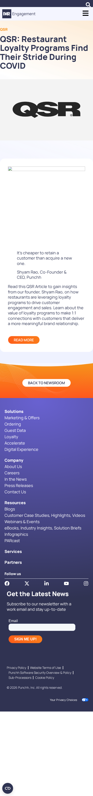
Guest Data (15, 430)
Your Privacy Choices (63, 700)
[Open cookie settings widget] (7, 788)
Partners (13, 562)
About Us (13, 466)
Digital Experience (21, 449)
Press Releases (19, 485)
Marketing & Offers (22, 418)
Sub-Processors (20, 677)
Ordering (13, 424)
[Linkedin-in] (46, 583)
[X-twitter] (26, 583)
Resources (15, 503)
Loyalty (11, 437)
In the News (16, 479)
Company (14, 460)
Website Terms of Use (45, 667)
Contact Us (15, 492)
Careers (12, 473)
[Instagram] (86, 583)
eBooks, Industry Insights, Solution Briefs (43, 528)
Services (13, 551)
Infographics (16, 534)
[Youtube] (66, 583)
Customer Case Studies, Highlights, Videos (45, 515)
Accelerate (15, 443)
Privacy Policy (16, 667)
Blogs (10, 509)
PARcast (12, 540)
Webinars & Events (22, 522)
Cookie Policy (44, 677)
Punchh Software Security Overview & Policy (40, 672)
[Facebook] (7, 583)
